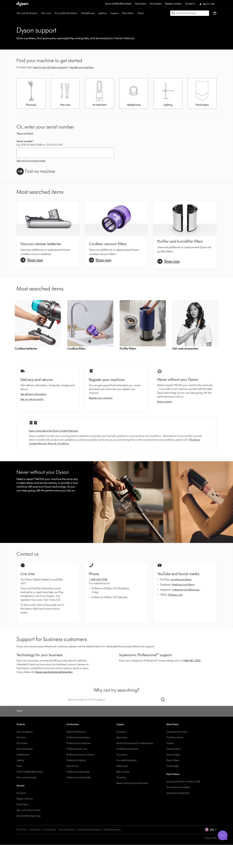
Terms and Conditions (66, 829)
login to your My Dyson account (50, 67)
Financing (121, 777)
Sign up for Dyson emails (28, 810)
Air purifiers (22, 743)
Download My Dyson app (29, 816)
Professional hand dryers (78, 737)
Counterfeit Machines (126, 760)
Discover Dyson (173, 749)
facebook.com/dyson (183, 584)
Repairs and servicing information (132, 783)
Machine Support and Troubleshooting (134, 743)
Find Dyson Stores (174, 737)
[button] (210, 830)
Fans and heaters (25, 749)
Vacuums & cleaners (27, 13)
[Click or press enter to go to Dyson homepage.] (22, 4)
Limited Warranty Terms (127, 749)
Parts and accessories (27, 777)
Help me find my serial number (30, 160)
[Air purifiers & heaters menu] (78, 13)
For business (156, 3)
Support (114, 13)
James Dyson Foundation (178, 787)
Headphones (87, 13)
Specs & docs (73, 766)
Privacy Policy (22, 829)
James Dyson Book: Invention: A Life (183, 781)
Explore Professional (76, 731)
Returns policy (122, 771)
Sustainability (172, 766)
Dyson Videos (172, 760)
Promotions (121, 754)
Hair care (46, 13)
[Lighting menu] (108, 13)
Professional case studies (78, 771)
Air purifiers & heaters (66, 13)
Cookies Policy (35, 829)
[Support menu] (120, 13)
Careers (170, 743)
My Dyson (21, 793)
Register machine (173, 3)
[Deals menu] (145, 13)
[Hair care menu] (52, 13)
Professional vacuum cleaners (81, 754)
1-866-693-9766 (98, 579)
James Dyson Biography (177, 793)
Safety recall (122, 766)
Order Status (23, 804)
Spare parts (121, 737)
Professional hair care (77, 749)
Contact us (190, 3)
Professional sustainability (79, 777)
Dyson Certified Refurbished (118, 3)
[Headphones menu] (96, 13)
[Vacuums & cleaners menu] (39, 13)
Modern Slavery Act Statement (89, 829)
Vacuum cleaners (25, 731)
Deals (141, 13)
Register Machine (25, 798)
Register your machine (101, 397)
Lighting (102, 13)
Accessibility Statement (112, 829)
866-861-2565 (192, 660)
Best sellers (128, 13)
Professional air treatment (79, 743)
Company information (177, 731)
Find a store (140, 3)
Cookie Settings (50, 829)
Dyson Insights (173, 754)
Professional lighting (76, 760)
